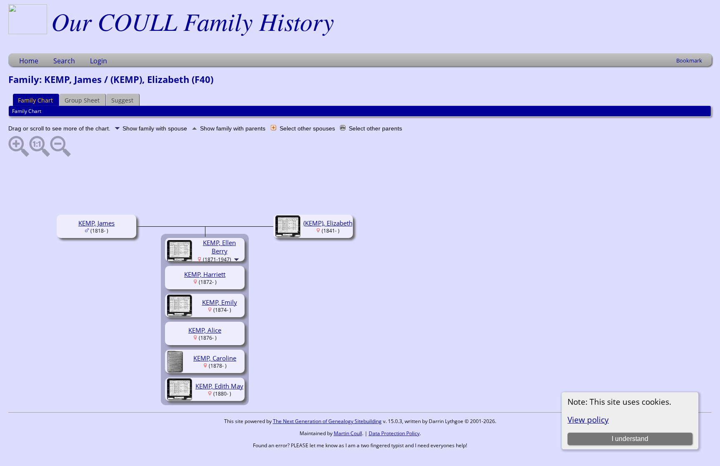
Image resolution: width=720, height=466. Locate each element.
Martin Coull (348, 433)
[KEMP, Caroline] (176, 370)
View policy (588, 419)
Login (98, 60)
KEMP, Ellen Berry (219, 246)
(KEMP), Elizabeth (327, 223)
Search (64, 60)
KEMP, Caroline (214, 358)
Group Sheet (82, 100)
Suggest (122, 100)
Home (28, 60)
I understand (630, 438)
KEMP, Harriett (204, 274)
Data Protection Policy (394, 433)
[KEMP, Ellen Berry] (180, 259)
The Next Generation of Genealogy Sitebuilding (327, 421)
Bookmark (689, 60)
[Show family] (237, 259)
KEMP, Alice (204, 330)
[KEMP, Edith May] (180, 397)
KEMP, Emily (219, 302)
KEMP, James (96, 223)
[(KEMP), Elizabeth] (288, 234)
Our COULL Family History (192, 21)
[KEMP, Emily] (180, 314)
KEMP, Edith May (219, 386)
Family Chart (35, 100)
